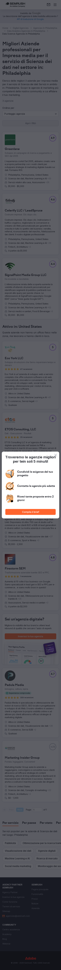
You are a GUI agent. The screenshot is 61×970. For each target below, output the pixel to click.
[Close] (55, 455)
